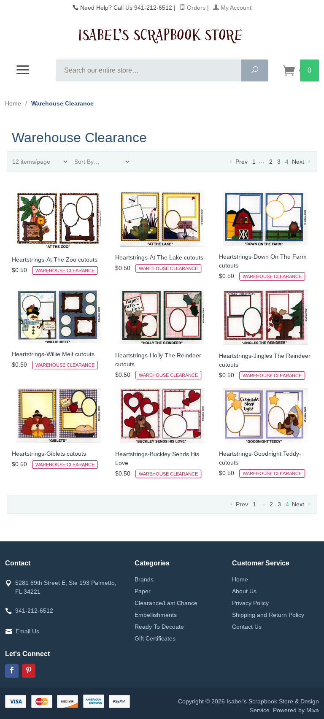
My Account (235, 7)
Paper (143, 591)
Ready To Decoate (159, 626)
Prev (241, 161)
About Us (244, 591)
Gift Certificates (155, 638)
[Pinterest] (28, 671)
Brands (144, 579)
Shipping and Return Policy (268, 614)
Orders (195, 7)
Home (13, 103)
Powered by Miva (296, 710)
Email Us (27, 631)
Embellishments (156, 614)
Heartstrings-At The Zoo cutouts (54, 259)
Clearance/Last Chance (166, 603)
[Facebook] (12, 671)
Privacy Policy (250, 603)
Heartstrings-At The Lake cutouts (159, 257)
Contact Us (247, 626)
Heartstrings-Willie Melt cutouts (53, 354)
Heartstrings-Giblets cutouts (49, 453)
